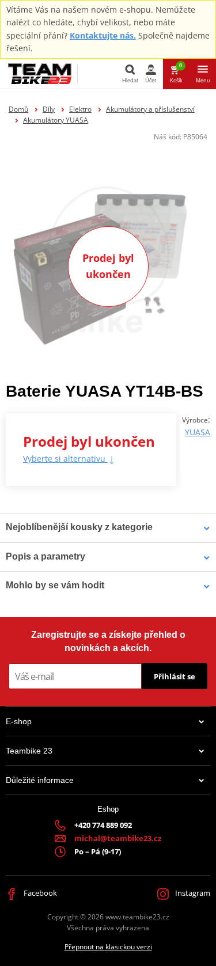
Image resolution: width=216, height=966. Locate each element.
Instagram (191, 893)
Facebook (39, 893)
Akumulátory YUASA (55, 120)
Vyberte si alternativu (65, 458)
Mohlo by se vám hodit (55, 585)
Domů (18, 109)
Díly (49, 109)
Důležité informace (40, 780)
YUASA (197, 432)
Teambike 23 (29, 750)
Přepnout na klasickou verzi (108, 947)
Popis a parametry (45, 556)
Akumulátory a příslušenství (150, 109)
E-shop (19, 721)
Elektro (80, 109)
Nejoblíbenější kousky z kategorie (79, 527)
